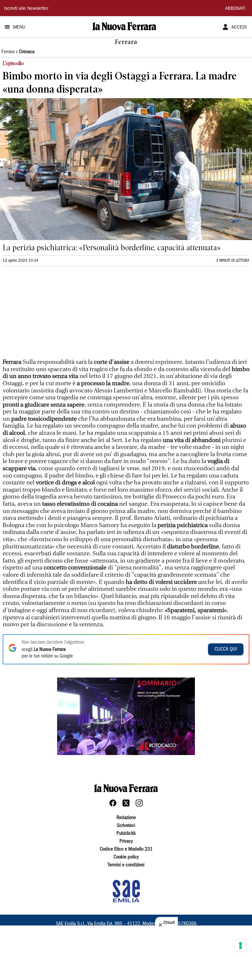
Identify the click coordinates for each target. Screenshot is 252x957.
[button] (126, 716)
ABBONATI (235, 9)
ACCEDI (239, 27)
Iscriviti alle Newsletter (26, 9)
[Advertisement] (52, 315)
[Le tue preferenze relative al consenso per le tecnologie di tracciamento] (240, 945)
